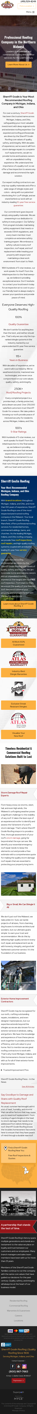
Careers (18, 1315)
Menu (29, 12)
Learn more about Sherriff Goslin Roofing (18, 604)
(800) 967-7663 (18, 1371)
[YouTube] (18, 1366)
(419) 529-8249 (28, 1)
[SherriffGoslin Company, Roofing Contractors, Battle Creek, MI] (6, 1345)
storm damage (13, 838)
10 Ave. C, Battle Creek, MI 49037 (18, 1376)
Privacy (22, 1410)
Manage (15, 1410)
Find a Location (26, 6)
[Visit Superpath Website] (18, 1392)
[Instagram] (24, 1366)
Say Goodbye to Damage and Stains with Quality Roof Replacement (17, 1099)
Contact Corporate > (18, 1361)
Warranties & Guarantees (18, 1310)
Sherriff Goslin (27, 113)
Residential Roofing (18, 1300)
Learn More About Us (17, 64)
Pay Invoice (17, 1380)
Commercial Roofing (18, 1305)
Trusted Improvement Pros (16, 1070)
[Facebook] (12, 1366)
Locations (18, 1320)
